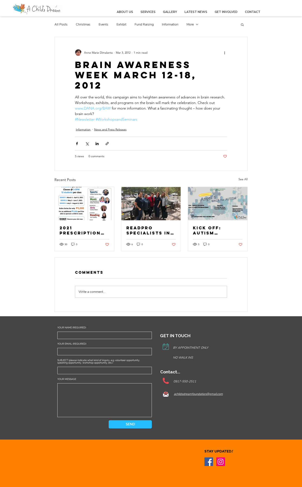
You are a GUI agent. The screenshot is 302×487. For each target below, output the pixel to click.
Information (170, 24)
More (190, 24)
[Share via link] (107, 143)
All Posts (61, 24)
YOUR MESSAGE (66, 379)
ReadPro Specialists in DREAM (148, 230)
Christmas (83, 24)
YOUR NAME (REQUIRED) (71, 327)
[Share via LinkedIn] (97, 143)
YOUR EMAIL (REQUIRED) (71, 344)
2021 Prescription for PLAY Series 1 (84, 230)
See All (243, 179)
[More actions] (224, 52)
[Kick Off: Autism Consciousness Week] (217, 203)
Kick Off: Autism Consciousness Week (217, 230)
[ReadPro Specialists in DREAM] (151, 203)
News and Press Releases (110, 129)
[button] (242, 24)
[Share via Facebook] (77, 143)
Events (103, 24)
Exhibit (121, 24)
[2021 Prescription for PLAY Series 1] (84, 203)
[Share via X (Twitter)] (87, 143)
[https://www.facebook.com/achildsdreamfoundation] (208, 461)
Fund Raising (144, 24)
